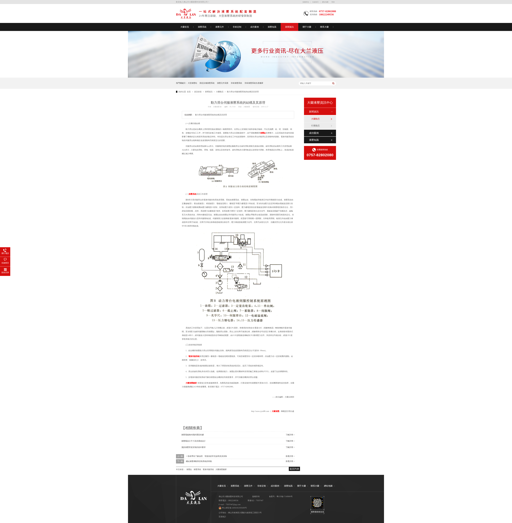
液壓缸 (189, 469)
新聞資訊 (289, 27)
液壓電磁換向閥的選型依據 (192, 435)
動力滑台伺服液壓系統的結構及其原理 (243, 92)
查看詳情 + (290, 456)
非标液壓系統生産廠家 (254, 83)
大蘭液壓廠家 (221, 469)
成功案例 (254, 27)
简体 (333, 2)
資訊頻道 (198, 92)
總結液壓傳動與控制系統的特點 (199, 461)
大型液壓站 (192, 83)
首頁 (189, 92)
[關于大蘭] (186, 18)
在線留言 (315, 2)
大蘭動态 (220, 92)
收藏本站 (306, 2)
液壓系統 (202, 27)
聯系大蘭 (324, 27)
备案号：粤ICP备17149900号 (281, 497)
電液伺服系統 (208, 469)
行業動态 (315, 125)
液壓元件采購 (222, 83)
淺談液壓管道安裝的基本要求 (193, 447)
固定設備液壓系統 (207, 83)
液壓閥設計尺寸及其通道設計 (193, 441)
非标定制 (237, 27)
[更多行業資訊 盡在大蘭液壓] (256, 77)
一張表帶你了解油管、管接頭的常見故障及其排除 (206, 456)
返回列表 (294, 468)
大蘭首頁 (184, 27)
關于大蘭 (307, 27)
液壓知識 (272, 27)
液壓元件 (219, 27)
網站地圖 (325, 2)
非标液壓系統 (236, 83)
